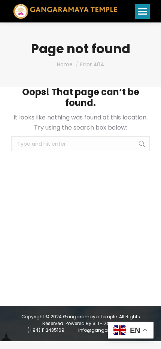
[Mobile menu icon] (142, 11)
